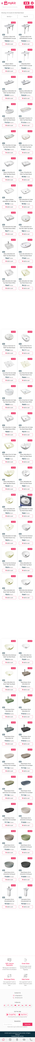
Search (30, 7)
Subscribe (27, 1024)
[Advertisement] (17, 310)
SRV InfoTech (20, 1036)
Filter (25, 16)
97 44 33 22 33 (18, 998)
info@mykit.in (18, 995)
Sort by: (9, 16)
